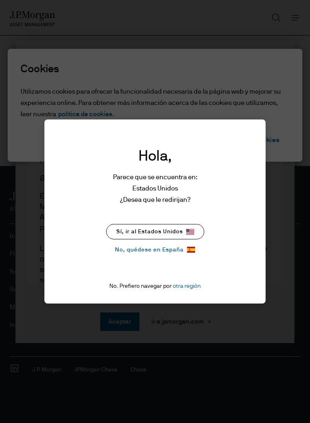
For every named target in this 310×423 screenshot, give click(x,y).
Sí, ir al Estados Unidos (149, 232)
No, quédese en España (149, 250)
